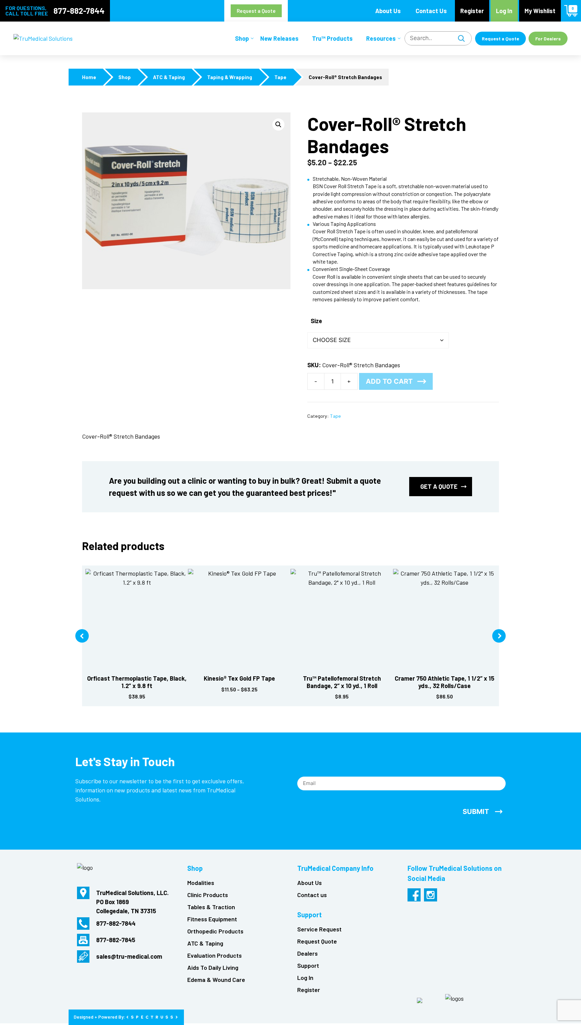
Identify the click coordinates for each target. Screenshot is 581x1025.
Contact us (312, 894)
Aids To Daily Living (212, 967)
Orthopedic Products (215, 931)
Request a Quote (256, 11)
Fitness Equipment (212, 919)
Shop (242, 38)
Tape (280, 77)
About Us (388, 10)
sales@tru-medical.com (129, 956)
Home (89, 77)
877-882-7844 (79, 10)
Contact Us (431, 10)
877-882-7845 (115, 940)
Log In (504, 10)
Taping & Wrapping (229, 77)
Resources (381, 38)
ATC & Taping (169, 77)
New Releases (279, 38)
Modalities (200, 882)
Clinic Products (207, 894)
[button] (278, 124)
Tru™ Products (332, 38)
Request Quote (317, 941)
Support (308, 965)
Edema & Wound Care (216, 979)
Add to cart (389, 381)
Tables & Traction (211, 907)
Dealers (307, 953)
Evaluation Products (214, 955)
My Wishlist (540, 10)
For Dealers (548, 38)
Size (316, 320)
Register (472, 10)
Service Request (319, 929)
